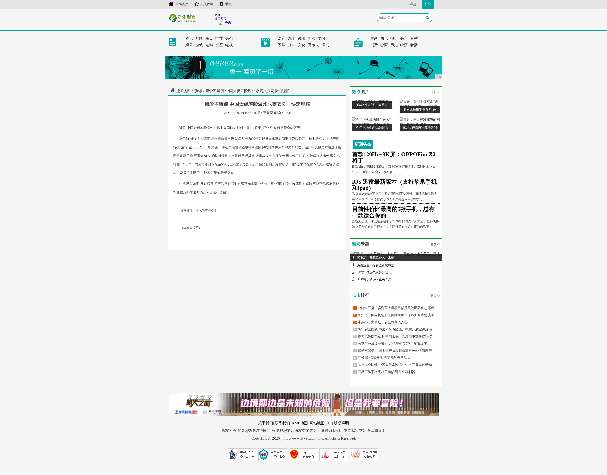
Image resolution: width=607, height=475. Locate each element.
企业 (291, 45)
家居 (281, 45)
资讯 (189, 38)
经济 (404, 45)
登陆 (428, 4)
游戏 (199, 45)
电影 (209, 45)
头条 (229, 38)
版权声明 (341, 423)
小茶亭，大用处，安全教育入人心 (381, 322)
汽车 (291, 38)
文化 (301, 45)
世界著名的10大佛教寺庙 (371, 279)
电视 (229, 45)
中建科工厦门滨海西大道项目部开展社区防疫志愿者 (394, 308)
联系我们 (282, 423)
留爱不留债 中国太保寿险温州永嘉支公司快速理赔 (393, 350)
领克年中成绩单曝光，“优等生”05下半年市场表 (390, 343)
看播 (414, 45)
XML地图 (300, 423)
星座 (219, 45)
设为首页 (182, 4)
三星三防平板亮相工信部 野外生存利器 (384, 372)
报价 (394, 38)
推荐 (219, 38)
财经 (199, 38)
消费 (374, 45)
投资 (325, 45)
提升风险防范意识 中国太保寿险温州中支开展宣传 (393, 336)
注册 (413, 4)
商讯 (384, 38)
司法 (311, 38)
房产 (281, 38)
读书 (301, 38)
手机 (228, 4)
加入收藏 (206, 4)
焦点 (209, 38)
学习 (321, 38)
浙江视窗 (183, 91)
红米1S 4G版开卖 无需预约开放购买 (382, 358)
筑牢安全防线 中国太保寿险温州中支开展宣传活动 (393, 329)
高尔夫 (313, 45)
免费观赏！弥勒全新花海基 (373, 265)
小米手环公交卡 (206, 210)
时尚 (374, 38)
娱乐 (189, 45)
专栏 (414, 38)
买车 (404, 38)
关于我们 (265, 423)
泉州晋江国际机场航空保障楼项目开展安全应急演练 (394, 315)
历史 (394, 45)
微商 (384, 45)
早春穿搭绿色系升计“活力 (372, 272)
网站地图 (317, 423)
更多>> (435, 92)
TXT (328, 423)
